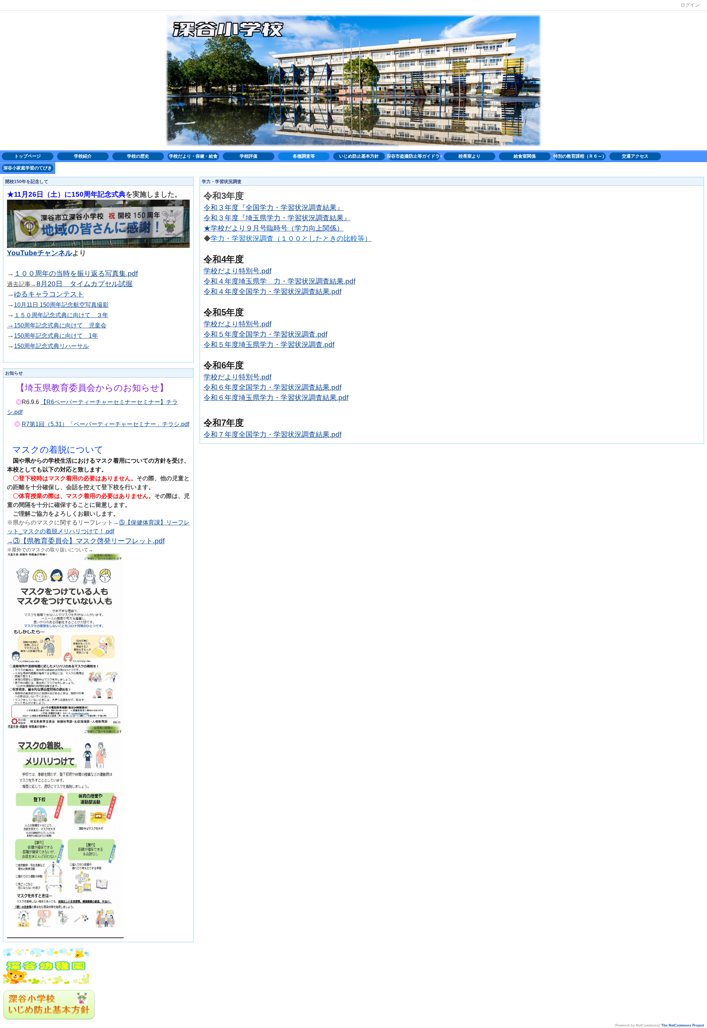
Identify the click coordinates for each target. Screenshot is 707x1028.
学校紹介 (83, 156)
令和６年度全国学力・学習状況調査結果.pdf (272, 387)
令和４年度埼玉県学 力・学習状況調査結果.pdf (279, 281)
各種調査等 (304, 156)
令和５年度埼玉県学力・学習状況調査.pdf (269, 344)
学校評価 (248, 156)
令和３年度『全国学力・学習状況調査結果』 (274, 207)
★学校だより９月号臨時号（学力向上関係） (274, 228)
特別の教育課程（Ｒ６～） (579, 156)
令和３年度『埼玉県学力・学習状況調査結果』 (277, 218)
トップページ (27, 156)
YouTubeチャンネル (39, 253)
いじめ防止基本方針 (359, 156)
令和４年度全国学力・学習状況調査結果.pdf (272, 291)
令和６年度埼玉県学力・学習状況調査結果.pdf (276, 397)
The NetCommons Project (682, 1025)
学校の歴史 (138, 156)
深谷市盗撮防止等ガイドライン (414, 156)
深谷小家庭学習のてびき (27, 168)
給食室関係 (525, 156)
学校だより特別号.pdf (237, 271)
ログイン (690, 5)
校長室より (469, 156)
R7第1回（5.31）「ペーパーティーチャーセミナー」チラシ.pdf (105, 424)
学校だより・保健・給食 (193, 156)
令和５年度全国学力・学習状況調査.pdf (265, 334)
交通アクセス (635, 156)
